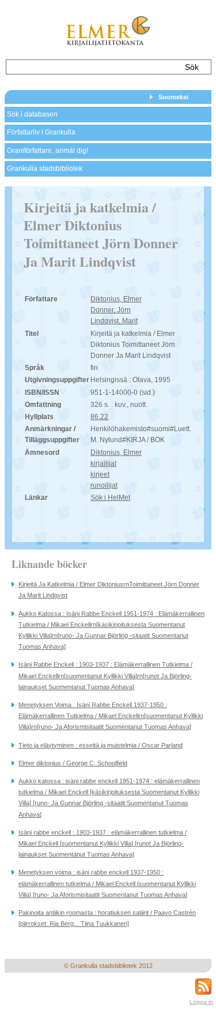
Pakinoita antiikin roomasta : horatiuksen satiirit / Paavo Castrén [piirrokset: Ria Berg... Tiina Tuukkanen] (107, 918)
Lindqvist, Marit (114, 321)
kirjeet (99, 474)
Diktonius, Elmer (116, 299)
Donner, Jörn (110, 310)
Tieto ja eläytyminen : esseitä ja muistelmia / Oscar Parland (100, 745)
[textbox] (91, 67)
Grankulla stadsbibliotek (44, 169)
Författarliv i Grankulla (41, 132)
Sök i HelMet (110, 498)
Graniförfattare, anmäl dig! (47, 151)
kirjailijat (103, 463)
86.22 (99, 417)
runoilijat (104, 485)
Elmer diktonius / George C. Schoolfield (72, 763)
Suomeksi (173, 97)
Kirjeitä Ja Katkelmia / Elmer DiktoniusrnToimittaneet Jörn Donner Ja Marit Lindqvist (108, 590)
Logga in (201, 1002)
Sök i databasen (32, 114)
